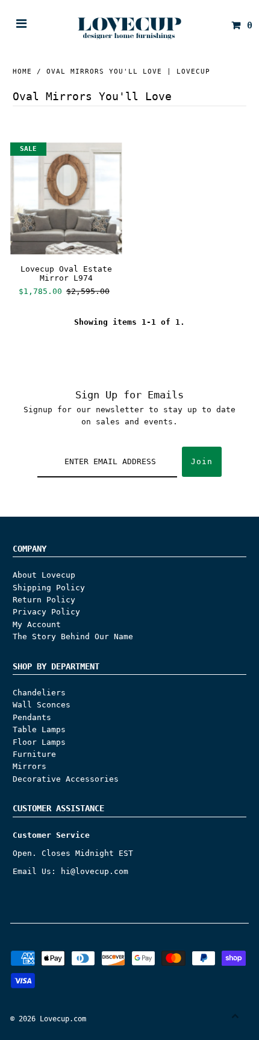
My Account (37, 624)
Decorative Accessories (66, 778)
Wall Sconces (41, 704)
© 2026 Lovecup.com (48, 1019)
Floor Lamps (39, 742)
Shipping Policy (49, 587)
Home (22, 71)
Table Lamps (39, 729)
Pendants (32, 717)
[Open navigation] (21, 25)
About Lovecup (44, 574)
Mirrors (29, 766)
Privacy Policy (46, 611)
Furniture (34, 754)
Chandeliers (39, 692)
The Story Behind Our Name (73, 636)
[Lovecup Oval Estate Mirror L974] (66, 198)
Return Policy (44, 599)
